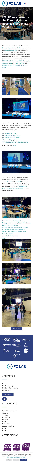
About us (5, 413)
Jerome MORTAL (10, 138)
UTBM (16, 63)
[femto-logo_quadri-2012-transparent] (16, 343)
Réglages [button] (9, 460)
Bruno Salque (9, 140)
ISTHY (4, 61)
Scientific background (9, 411)
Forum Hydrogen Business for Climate (12, 48)
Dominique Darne (10, 136)
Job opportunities (8, 426)
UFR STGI (21, 63)
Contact (4, 428)
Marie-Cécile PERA (10, 133)
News (4, 422)
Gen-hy (25, 61)
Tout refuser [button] (16, 460)
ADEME (17, 220)
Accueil (4, 30)
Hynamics (14, 61)
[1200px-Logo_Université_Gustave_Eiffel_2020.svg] (26, 338)
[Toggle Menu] (29, 3)
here (14, 146)
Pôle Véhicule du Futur (10, 50)
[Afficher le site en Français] (25, 3)
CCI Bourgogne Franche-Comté (17, 231)
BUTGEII (18, 181)
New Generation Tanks (20, 142)
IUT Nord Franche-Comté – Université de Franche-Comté (15, 65)
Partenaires (6, 424)
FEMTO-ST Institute (7, 233)
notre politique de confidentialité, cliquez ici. (19, 456)
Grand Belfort (21, 223)
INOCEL (8, 61)
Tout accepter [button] (23, 460)
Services (5, 415)
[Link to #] (4, 399)
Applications (6, 417)
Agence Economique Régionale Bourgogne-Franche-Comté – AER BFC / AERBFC (15, 229)
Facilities (5, 420)
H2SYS (20, 61)
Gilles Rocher (9, 142)
